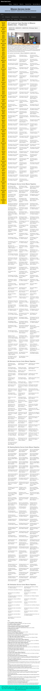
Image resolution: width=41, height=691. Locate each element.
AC (3, 17)
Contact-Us (15, 4)
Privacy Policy (11, 686)
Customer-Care (28, 4)
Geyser (3, 19)
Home (2, 14)
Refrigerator (7, 17)
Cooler (8, 19)
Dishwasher (33, 17)
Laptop (20, 19)
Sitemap (3, 686)
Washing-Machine (15, 17)
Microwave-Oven (23, 17)
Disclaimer (7, 686)
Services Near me (36, 4)
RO (12, 19)
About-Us (21, 4)
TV (29, 17)
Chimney (16, 19)
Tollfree (10, 4)
